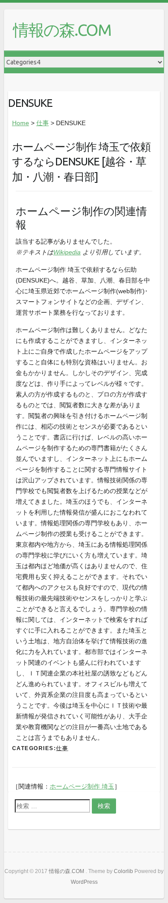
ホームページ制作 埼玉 (82, 786)
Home (20, 123)
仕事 (42, 123)
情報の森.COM (62, 30)
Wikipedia (67, 252)
